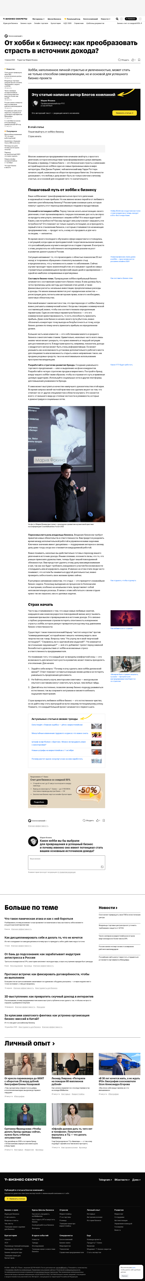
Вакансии (90, 1246)
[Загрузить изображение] (102, 867)
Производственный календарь (17, 1246)
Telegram (104, 1179)
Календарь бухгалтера (13, 1249)
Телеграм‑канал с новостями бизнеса (43, 1250)
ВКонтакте (121, 1179)
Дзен (135, 1179)
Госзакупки (118, 1226)
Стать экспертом (94, 1252)
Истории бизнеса (94, 1220)
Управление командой (123, 1223)
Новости (35, 1239)
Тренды (35, 1242)
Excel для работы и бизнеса (43, 1225)
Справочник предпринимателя (71, 1252)
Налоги (7, 1239)
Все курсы (36, 1228)
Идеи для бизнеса (12, 1214)
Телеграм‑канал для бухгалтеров (13, 1256)
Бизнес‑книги (64, 1242)
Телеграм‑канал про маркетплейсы (67, 1224)
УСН (6, 1242)
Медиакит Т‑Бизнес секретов (99, 1249)
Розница (62, 1220)
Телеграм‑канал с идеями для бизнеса (15, 1227)
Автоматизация (120, 1220)
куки (133, 1267)
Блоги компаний (65, 1239)
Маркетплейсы (65, 1214)
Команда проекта (94, 1239)
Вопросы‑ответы (11, 1220)
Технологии (64, 1249)
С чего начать (10, 1217)
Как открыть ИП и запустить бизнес (43, 1220)
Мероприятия (65, 1246)
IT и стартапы (65, 1217)
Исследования (38, 1246)
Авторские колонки (94, 1217)
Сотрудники (119, 1217)
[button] (117, 18)
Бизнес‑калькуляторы (13, 1252)
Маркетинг (118, 1214)
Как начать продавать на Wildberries (41, 1215)
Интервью (91, 1214)
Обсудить (125, 60)
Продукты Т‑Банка (94, 1242)
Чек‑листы (9, 1223)
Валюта (117, 1230)
